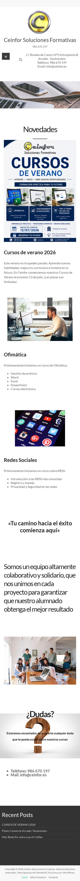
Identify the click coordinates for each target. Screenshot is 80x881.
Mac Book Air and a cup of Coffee (22, 837)
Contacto (53, 877)
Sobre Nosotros (38, 877)
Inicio (25, 877)
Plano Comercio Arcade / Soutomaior (24, 830)
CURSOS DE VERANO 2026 (19, 824)
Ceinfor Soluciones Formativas (40, 40)
